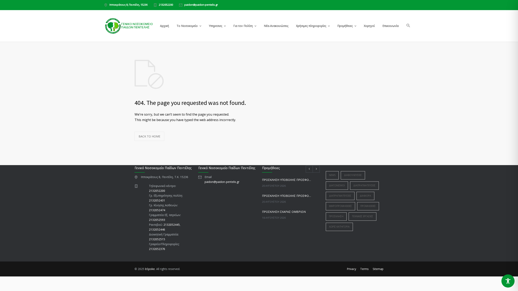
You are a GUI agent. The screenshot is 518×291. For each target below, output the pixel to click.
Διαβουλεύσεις (353, 175)
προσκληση (336, 216)
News (332, 175)
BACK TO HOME (149, 136)
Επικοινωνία (390, 26)
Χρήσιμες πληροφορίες (311, 26)
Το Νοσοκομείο (187, 26)
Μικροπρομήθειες (340, 206)
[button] (408, 26)
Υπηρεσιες (215, 26)
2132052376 (157, 249)
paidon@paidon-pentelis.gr (201, 4)
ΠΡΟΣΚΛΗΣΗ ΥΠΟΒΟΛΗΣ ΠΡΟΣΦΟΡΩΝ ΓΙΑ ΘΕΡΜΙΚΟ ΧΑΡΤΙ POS (286, 196)
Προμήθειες (345, 26)
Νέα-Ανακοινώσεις (276, 26)
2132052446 (157, 229)
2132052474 (157, 210)
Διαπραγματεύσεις (364, 185)
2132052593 (157, 220)
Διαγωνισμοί (337, 185)
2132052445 (171, 225)
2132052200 (166, 4)
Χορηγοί (369, 26)
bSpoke (150, 269)
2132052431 (157, 200)
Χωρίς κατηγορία (339, 226)
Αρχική (164, 26)
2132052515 (157, 239)
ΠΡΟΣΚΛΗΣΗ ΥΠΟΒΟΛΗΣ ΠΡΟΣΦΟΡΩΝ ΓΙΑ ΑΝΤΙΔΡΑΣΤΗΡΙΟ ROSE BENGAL (286, 180)
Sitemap (378, 269)
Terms (364, 269)
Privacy (351, 269)
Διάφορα (365, 195)
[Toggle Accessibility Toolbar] (508, 281)
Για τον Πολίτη (243, 26)
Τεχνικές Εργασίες (362, 216)
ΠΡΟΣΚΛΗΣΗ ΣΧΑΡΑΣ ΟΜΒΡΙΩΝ (284, 212)
